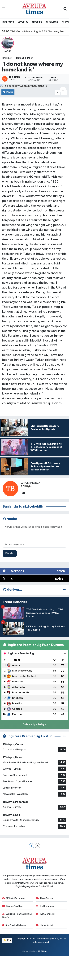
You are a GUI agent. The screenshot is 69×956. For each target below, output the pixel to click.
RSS (8, 940)
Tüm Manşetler (47, 914)
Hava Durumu (47, 898)
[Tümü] (64, 589)
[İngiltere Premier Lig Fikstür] (64, 736)
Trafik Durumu (47, 906)
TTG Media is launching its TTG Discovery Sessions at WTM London (34, 31)
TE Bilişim (26, 486)
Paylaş (9, 92)
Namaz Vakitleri (14, 906)
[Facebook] (31, 845)
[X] (37, 845)
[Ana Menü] (3, 9)
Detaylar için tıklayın (35, 724)
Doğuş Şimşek (24, 58)
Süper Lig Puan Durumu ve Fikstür (17, 916)
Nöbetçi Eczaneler (15, 898)
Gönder (9, 553)
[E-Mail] (23, 493)
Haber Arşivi (46, 925)
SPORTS (37, 22)
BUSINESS (52, 22)
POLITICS (8, 22)
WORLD (23, 22)
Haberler (7, 58)
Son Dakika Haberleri (16, 925)
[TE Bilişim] (10, 488)
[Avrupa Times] (34, 9)
